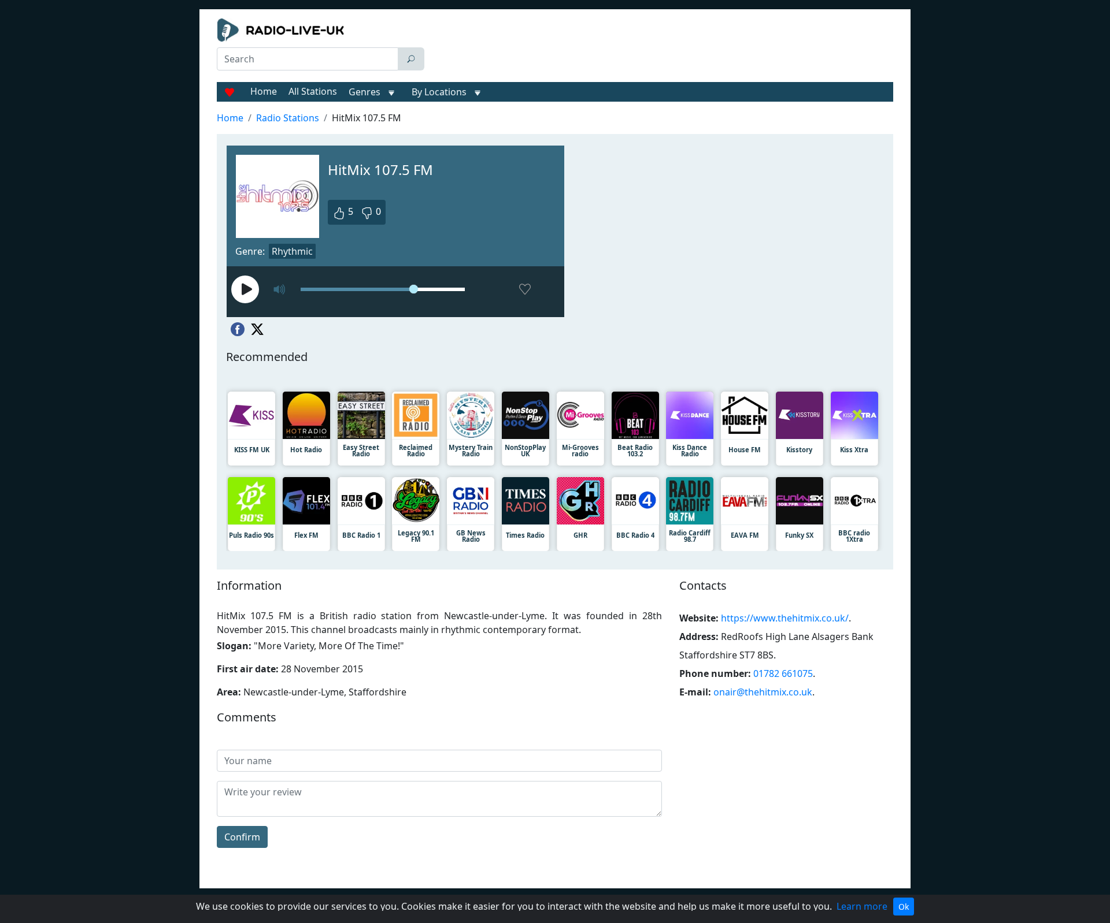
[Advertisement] (661, 47)
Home (263, 91)
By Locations (439, 91)
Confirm (242, 837)
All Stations (312, 91)
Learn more (862, 906)
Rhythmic (292, 251)
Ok (903, 906)
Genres (364, 91)
